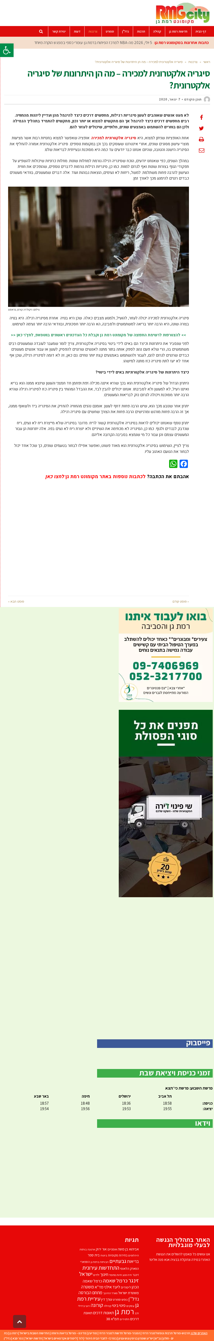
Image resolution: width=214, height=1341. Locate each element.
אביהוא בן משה (128, 1249)
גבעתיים (117, 1260)
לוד (81, 1338)
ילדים (96, 1275)
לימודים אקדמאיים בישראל (60, 1338)
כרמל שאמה (115, 1280)
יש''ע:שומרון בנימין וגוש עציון (135, 1338)
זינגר (136, 1275)
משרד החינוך (110, 1293)
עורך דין (106, 1299)
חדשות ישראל (33, 1338)
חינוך (104, 1274)
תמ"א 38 (112, 1318)
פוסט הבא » (16, 601)
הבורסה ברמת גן (100, 1262)
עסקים (130, 1306)
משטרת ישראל (128, 1292)
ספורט (117, 1299)
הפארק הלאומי (129, 1268)
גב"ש (158, 1338)
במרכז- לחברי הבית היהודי (101, 1338)
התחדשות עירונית (100, 1267)
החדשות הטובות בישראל (34, 1333)
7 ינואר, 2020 (170, 99)
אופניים (112, 1249)
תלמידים (124, 1319)
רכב (137, 1313)
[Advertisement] (98, 534)
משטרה (87, 1287)
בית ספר (94, 1255)
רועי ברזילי (84, 1306)
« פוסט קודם (181, 601)
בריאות (133, 1261)
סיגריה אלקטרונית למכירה (113, 138)
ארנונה (91, 1249)
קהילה (107, 1306)
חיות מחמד (115, 1275)
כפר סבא (18, 1338)
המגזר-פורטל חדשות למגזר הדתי (119, 1333)
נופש (125, 1299)
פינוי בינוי (119, 1305)
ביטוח (103, 1255)
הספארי (85, 1262)
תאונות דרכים (103, 1312)
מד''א (99, 1287)
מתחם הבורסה (90, 1292)
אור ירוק (101, 1249)
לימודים (126, 1287)
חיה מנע (127, 1275)
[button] (7, 50)
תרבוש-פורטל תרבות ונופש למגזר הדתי (166, 1333)
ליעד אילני (112, 1287)
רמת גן (124, 1311)
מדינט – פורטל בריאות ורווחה (68, 1333)
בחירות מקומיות (117, 1255)
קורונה (97, 1305)
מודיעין (92, 1333)
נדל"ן (7, 1338)
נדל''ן (133, 1299)
